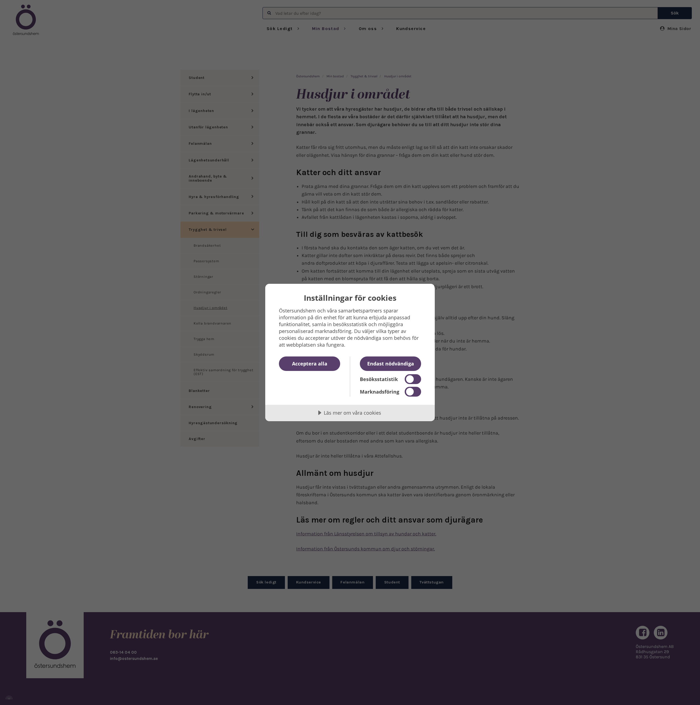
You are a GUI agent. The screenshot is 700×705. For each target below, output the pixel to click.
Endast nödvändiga (390, 363)
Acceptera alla (309, 363)
